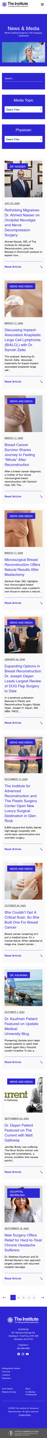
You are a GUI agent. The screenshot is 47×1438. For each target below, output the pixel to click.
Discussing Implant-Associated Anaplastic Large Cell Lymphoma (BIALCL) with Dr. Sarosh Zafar (23, 339)
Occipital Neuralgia (17, 1193)
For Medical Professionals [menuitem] (31, 1393)
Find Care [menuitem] (6, 1371)
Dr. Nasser (17, 166)
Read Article (13, 267)
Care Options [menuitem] (7, 1388)
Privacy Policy (25, 1414)
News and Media (21, 286)
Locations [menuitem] (6, 1374)
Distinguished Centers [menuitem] (11, 1368)
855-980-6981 (23, 1348)
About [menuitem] (27, 1388)
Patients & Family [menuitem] (9, 1391)
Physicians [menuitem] (6, 1377)
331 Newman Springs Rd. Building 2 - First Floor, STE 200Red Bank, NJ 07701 (23, 1336)
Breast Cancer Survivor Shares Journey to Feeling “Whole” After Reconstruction (20, 454)
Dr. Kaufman (18, 975)
